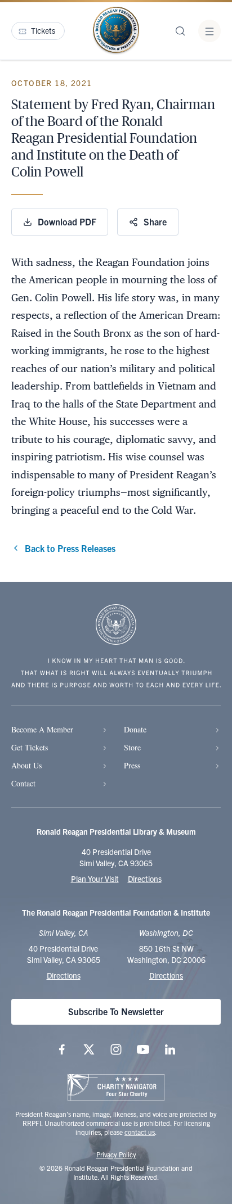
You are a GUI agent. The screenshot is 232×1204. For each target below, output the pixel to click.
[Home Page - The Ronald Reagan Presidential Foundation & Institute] (116, 31)
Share (155, 221)
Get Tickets (29, 747)
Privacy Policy (116, 1154)
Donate (135, 729)
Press (132, 765)
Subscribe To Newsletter (116, 1011)
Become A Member (42, 729)
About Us (26, 765)
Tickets (43, 30)
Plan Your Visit (95, 878)
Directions (145, 878)
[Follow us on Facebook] (62, 1049)
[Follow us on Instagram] (116, 1049)
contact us (139, 1132)
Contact (23, 783)
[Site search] (180, 31)
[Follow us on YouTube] (143, 1049)
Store (132, 747)
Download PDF (67, 221)
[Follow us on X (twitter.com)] (89, 1049)
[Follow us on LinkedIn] (170, 1049)
